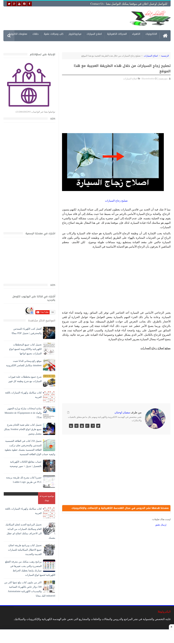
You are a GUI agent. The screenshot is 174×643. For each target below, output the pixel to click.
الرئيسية (165, 55)
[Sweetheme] (98, 426)
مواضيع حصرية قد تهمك (46, 498)
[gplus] (14, 4)
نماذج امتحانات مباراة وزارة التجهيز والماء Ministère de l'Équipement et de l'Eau (23, 413)
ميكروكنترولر (75, 34)
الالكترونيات (151, 34)
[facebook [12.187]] (29, 4)
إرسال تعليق (160, 524)
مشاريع (153, 45)
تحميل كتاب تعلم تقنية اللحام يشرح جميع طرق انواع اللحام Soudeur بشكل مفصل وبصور (23, 429)
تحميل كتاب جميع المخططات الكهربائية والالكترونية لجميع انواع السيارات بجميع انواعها (25, 349)
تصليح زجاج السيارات (116, 200)
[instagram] (24, 4)
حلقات (35, 34)
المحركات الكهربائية (117, 34)
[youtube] (19, 4)
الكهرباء (136, 34)
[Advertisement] (71, 18)
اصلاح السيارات (94, 34)
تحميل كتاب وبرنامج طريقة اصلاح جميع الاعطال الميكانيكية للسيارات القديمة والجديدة (25, 549)
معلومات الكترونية (18, 34)
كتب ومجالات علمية (53, 34)
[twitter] (9, 4)
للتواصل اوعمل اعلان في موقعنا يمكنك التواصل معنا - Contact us (128, 4)
